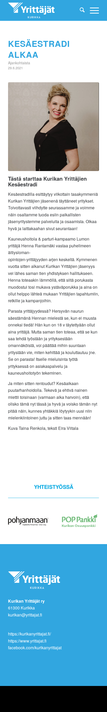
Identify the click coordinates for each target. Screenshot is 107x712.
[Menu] (92, 10)
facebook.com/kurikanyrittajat (35, 648)
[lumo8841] (53, 126)
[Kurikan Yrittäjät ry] (44, 10)
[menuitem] (80, 10)
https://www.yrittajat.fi (27, 641)
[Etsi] (80, 10)
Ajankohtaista (19, 62)
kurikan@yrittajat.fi (25, 615)
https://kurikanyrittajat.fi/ (29, 634)
